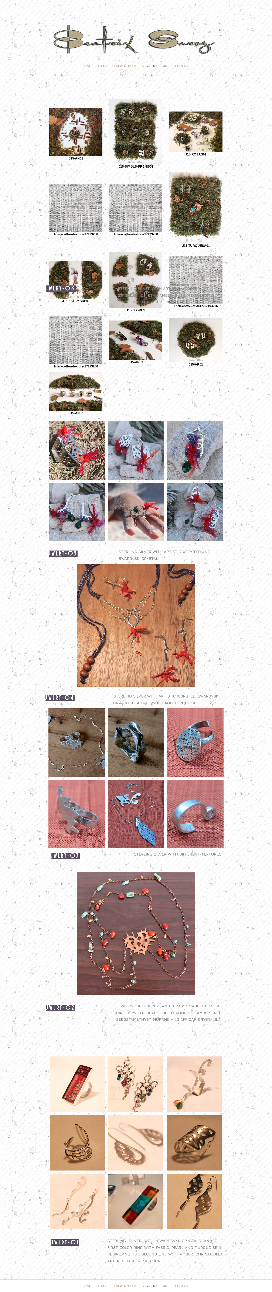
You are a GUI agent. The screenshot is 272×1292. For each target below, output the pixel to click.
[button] (77, 450)
